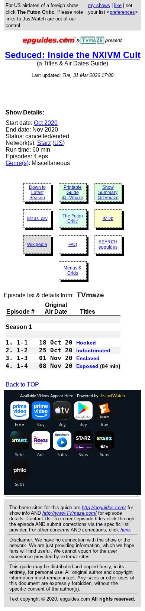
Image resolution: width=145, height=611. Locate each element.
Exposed (87, 366)
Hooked (86, 343)
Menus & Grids (72, 270)
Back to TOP (22, 384)
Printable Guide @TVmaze (72, 192)
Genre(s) (17, 163)
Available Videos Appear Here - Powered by (60, 396)
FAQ (72, 244)
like (118, 5)
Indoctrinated (93, 350)
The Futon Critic (72, 218)
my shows (99, 5)
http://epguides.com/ (104, 507)
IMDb (108, 218)
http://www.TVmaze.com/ (69, 513)
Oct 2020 (46, 123)
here (125, 530)
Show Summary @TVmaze (108, 192)
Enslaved (88, 358)
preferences (122, 12)
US (58, 143)
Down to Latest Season (37, 192)
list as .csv (37, 218)
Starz (44, 143)
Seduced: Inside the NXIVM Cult (73, 55)
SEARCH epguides (108, 244)
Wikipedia (37, 244)
